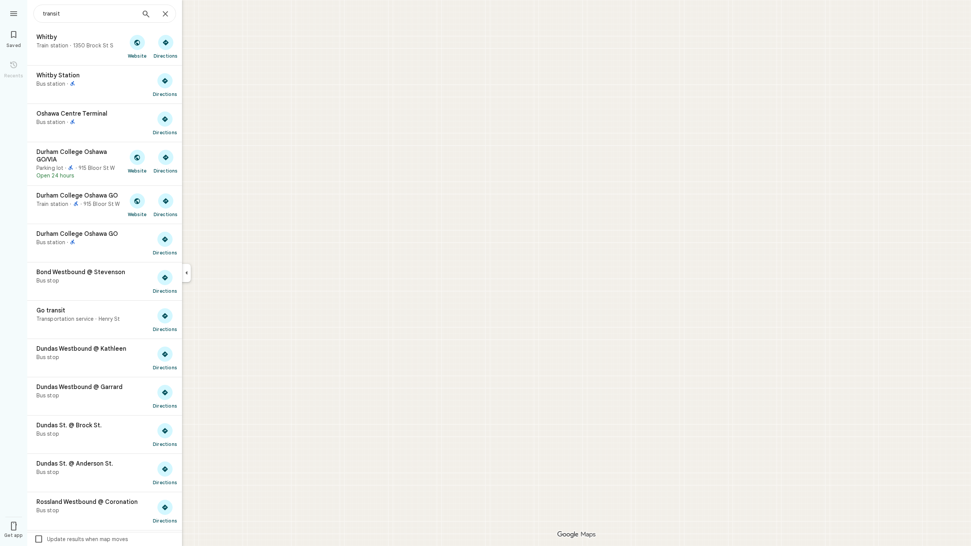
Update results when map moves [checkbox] (81, 539)
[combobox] (89, 13)
